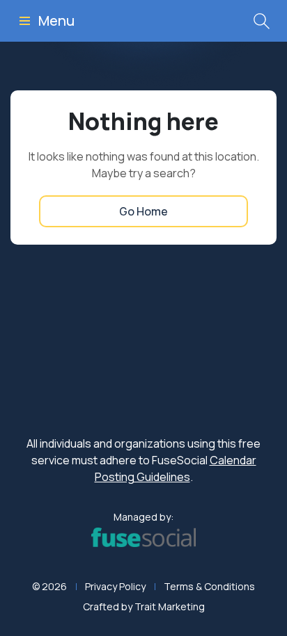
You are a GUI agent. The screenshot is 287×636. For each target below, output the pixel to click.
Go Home (143, 211)
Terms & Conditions (209, 586)
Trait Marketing (169, 606)
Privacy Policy (115, 586)
